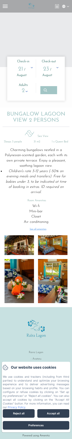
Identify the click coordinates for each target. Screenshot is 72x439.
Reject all (18, 413)
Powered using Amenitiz (36, 435)
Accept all (53, 413)
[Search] (48, 90)
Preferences (36, 425)
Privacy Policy (16, 407)
